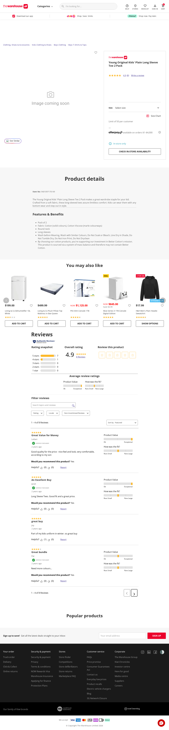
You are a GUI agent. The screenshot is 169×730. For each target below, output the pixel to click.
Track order (9, 657)
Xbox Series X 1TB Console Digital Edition (114, 312)
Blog (89, 693)
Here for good (122, 671)
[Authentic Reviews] (43, 342)
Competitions (65, 661)
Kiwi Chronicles (122, 661)
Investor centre (122, 666)
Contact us (92, 674)
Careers (119, 685)
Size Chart (156, 115)
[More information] (159, 132)
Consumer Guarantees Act (98, 668)
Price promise (94, 661)
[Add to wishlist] (95, 53)
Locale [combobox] (51, 413)
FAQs (89, 657)
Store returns (65, 671)
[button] (155, 7)
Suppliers (119, 680)
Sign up (156, 635)
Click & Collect (10, 666)
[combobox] (124, 422)
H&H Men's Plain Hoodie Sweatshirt (146, 312)
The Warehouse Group (126, 657)
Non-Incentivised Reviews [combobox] (74, 413)
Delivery (7, 661)
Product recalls (94, 684)
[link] (81, 354)
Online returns (10, 671)
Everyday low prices (96, 679)
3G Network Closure (97, 698)
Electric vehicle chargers (99, 688)
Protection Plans (39, 685)
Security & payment (41, 657)
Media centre (121, 676)
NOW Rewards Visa (40, 671)
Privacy (34, 661)
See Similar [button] (15, 141)
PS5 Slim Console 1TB (79, 311)
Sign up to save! (11, 635)
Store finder (65, 657)
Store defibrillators (68, 666)
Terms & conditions (41, 666)
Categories (44, 6)
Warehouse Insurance (42, 676)
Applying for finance (41, 680)
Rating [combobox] (35, 413)
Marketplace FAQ (67, 676)
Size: (111, 108)
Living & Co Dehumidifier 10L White (17, 312)
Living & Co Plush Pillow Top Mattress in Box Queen (50, 312)
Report (63, 467)
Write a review (137, 75)
